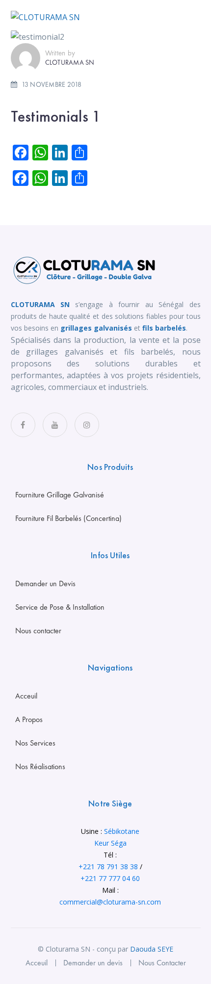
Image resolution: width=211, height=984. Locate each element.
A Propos (29, 719)
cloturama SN (70, 62)
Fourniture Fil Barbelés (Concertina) (68, 518)
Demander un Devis (45, 583)
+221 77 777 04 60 (110, 878)
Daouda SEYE (151, 949)
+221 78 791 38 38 (108, 866)
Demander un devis (93, 963)
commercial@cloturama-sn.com (110, 901)
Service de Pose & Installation (60, 607)
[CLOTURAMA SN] (45, 16)
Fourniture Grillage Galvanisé (59, 495)
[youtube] (55, 425)
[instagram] (87, 425)
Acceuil (26, 696)
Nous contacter (38, 630)
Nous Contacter (162, 963)
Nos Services (35, 743)
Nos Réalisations (40, 766)
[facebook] (23, 425)
